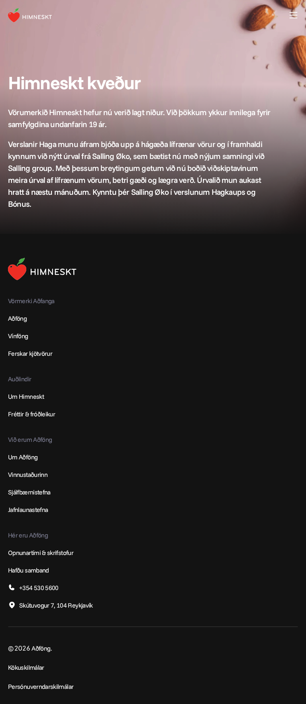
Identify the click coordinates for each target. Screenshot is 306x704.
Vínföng (18, 336)
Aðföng (17, 318)
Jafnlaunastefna (28, 510)
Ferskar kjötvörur (30, 353)
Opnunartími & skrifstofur (40, 553)
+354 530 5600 (39, 588)
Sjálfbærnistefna (29, 492)
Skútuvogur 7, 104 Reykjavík (56, 605)
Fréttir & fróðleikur (31, 414)
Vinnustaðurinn (27, 474)
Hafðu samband (28, 570)
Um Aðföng (22, 457)
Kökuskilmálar (26, 667)
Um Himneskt (26, 396)
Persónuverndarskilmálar (40, 686)
